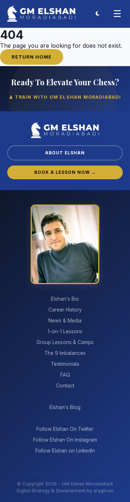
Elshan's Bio (65, 299)
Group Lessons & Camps (65, 342)
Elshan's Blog (65, 407)
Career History (65, 310)
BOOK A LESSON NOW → (65, 172)
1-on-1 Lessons (65, 331)
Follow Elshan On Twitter (65, 429)
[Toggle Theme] (97, 13)
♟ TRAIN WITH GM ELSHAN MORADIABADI (65, 97)
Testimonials (65, 364)
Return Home (32, 57)
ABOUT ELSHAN (65, 152)
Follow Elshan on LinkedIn (65, 451)
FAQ (65, 375)
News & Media (65, 320)
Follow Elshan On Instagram (65, 440)
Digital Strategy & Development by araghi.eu (65, 490)
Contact (65, 386)
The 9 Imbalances (65, 353)
